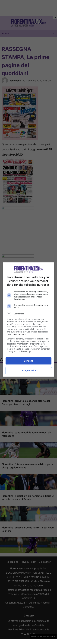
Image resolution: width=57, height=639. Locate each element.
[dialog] (28, 319)
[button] (28, 314)
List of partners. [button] (19, 334)
